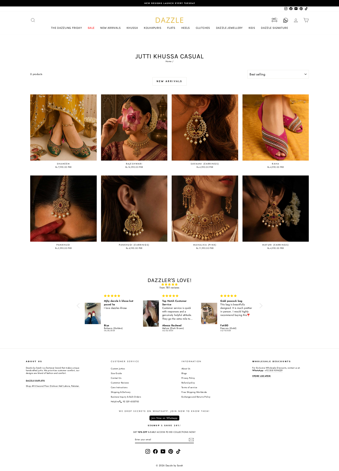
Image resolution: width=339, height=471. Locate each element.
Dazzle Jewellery (229, 28)
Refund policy (188, 382)
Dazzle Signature (274, 28)
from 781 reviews (169, 287)
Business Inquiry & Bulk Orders (126, 396)
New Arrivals (110, 28)
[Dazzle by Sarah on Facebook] (155, 451)
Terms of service (189, 387)
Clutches (203, 28)
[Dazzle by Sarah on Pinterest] (170, 451)
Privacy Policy (188, 378)
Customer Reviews (120, 382)
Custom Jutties (118, 368)
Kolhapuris (152, 28)
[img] (169, 284)
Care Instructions (119, 387)
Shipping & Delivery (121, 392)
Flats (171, 28)
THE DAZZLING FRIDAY (66, 28)
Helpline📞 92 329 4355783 (125, 401)
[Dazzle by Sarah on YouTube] (163, 451)
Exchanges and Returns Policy (195, 396)
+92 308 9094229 (274, 370)
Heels (185, 28)
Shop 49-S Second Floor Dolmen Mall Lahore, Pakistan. (53, 386)
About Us (185, 368)
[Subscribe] (191, 439)
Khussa (132, 28)
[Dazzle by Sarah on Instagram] (147, 451)
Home (168, 61)
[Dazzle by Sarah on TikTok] (178, 451)
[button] (79, 305)
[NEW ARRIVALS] (169, 89)
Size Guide (116, 373)
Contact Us (116, 378)
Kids (252, 28)
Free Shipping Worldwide (194, 392)
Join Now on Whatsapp (164, 418)
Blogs (184, 373)
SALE (91, 28)
